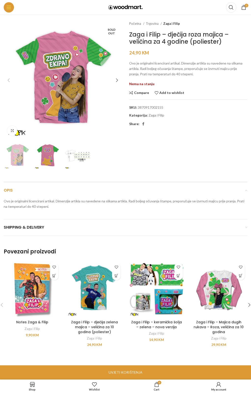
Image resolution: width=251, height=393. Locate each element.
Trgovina (152, 24)
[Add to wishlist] (54, 267)
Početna (135, 24)
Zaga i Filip (171, 24)
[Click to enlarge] (12, 131)
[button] (54, 276)
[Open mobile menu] (8, 7)
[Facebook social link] (143, 124)
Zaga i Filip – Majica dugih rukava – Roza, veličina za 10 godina (219, 327)
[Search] (231, 7)
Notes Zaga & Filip (32, 322)
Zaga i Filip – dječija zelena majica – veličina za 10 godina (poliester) (94, 327)
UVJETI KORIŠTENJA (125, 372)
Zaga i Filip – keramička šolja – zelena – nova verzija (156, 324)
